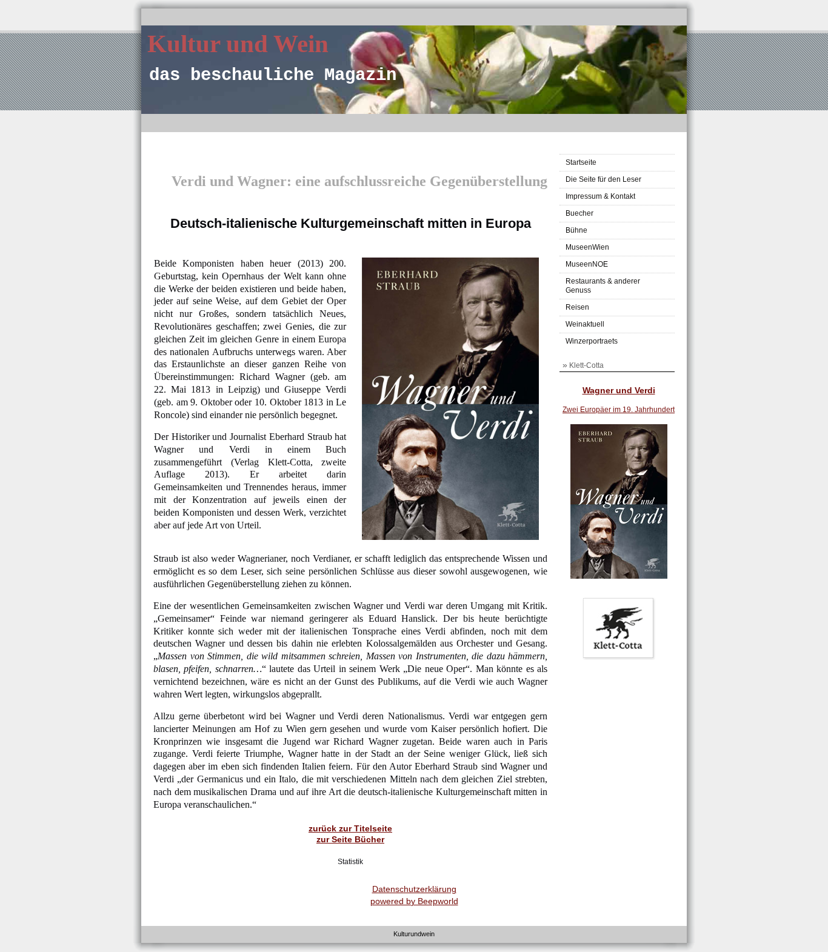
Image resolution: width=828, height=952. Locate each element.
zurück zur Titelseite (350, 828)
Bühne (576, 230)
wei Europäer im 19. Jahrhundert (621, 409)
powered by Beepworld (414, 901)
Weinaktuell (585, 324)
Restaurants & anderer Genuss (603, 286)
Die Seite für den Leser (603, 179)
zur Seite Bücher (350, 839)
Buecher (579, 213)
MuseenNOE (587, 264)
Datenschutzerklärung (414, 889)
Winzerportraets (592, 341)
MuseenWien (587, 247)
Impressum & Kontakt (600, 196)
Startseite (581, 162)
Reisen (577, 307)
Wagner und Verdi (619, 390)
